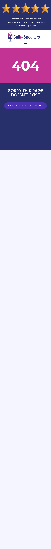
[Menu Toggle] (25, 44)
